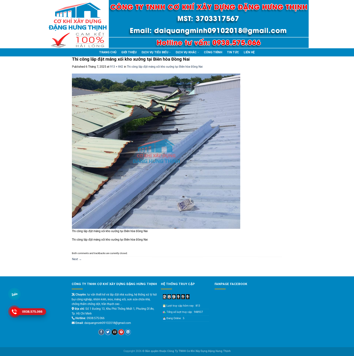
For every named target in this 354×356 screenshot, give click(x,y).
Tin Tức (233, 52)
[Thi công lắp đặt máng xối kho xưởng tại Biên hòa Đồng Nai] (156, 151)
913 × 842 (116, 66)
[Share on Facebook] (101, 332)
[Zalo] (14, 294)
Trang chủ (108, 52)
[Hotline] (14, 312)
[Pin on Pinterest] (121, 332)
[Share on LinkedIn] (128, 332)
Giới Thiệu (129, 52)
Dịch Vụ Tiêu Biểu (155, 52)
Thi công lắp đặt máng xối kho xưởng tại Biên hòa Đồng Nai (165, 66)
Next (77, 259)
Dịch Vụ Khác (186, 52)
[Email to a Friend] (115, 332)
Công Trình (213, 52)
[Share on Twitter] (108, 332)
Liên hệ (249, 52)
